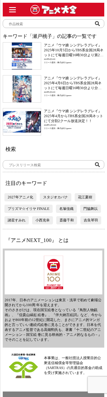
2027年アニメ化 (20, 197)
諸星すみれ (17, 220)
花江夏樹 (85, 197)
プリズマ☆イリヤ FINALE (28, 209)
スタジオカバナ (55, 197)
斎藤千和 (67, 220)
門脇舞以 (90, 209)
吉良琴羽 (91, 220)
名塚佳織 (66, 209)
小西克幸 (42, 220)
